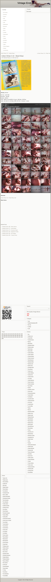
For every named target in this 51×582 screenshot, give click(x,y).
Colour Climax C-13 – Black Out (44, 53)
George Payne (6, 507)
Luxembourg (5, 50)
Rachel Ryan (30, 433)
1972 (9, 333)
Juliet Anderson (31, 380)
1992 (9, 336)
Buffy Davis (30, 348)
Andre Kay (5, 483)
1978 (22, 333)
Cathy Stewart (30, 354)
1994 (13, 336)
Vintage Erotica (25, 3)
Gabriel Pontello (6, 505)
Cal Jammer (5, 490)
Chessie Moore (31, 356)
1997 (19, 336)
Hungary (4, 42)
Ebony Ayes (30, 365)
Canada (4, 32)
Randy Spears (5, 547)
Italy (4, 18)
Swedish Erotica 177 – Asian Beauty (9, 228)
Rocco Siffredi (5, 560)
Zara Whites (30, 472)
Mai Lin (29, 409)
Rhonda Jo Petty (31, 435)
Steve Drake (5, 568)
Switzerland (5, 34)
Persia (29, 429)
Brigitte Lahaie (31, 347)
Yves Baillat (5, 575)
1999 (2, 338)
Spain (4, 28)
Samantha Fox (31, 437)
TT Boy (4, 569)
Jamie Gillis (5, 516)
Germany (5, 14)
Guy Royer (5, 509)
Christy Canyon (31, 358)
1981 (7, 335)
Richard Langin (6, 553)
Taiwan (4, 38)
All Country (5, 12)
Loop (29, 328)
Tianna (29, 461)
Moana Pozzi (30, 422)
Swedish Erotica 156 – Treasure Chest (9, 235)
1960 (2, 333)
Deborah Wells (31, 361)
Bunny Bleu (30, 350)
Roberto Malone (6, 558)
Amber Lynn (30, 336)
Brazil (4, 30)
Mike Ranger (5, 540)
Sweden (4, 20)
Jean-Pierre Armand (7, 518)
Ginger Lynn (30, 371)
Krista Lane (30, 391)
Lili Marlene (30, 396)
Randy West (5, 549)
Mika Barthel (30, 418)
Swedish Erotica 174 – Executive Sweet (10, 230)
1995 (15, 336)
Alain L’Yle (5, 478)
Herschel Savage (6, 512)
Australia (5, 40)
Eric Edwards (5, 501)
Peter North (5, 544)
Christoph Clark (6, 492)
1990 (5, 336)
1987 (19, 335)
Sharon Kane (30, 446)
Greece (4, 16)
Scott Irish (5, 564)
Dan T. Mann (5, 494)
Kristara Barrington (31, 393)
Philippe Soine (6, 546)
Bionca (29, 341)
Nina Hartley (30, 428)
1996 (17, 336)
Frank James (5, 503)
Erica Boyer (30, 369)
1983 (11, 335)
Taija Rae (30, 453)
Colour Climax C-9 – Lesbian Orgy (7, 53)
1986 (17, 335)
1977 (19, 333)
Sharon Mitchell (31, 448)
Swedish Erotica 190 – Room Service (9, 226)
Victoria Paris (30, 470)
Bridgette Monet (31, 345)
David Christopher (6, 496)
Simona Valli (30, 450)
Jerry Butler (5, 522)
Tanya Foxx (30, 455)
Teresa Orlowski (31, 459)
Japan (4, 44)
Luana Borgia (30, 404)
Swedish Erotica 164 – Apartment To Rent (10, 231)
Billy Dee (5, 485)
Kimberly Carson (31, 389)
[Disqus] (26, 253)
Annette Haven (31, 339)
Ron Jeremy (5, 562)
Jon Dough (5, 531)
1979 (2, 335)
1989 (2, 336)
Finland (4, 48)
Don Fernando (5, 500)
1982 (9, 335)
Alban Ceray (5, 479)
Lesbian (29, 326)
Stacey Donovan (31, 452)
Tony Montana (5, 573)
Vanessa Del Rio (31, 466)
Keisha (29, 387)
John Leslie (5, 529)
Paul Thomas (5, 542)
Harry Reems (5, 511)
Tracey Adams (31, 463)
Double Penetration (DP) (32, 322)
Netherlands (5, 24)
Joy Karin (30, 378)
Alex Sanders (5, 481)
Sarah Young (30, 439)
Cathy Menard (30, 352)
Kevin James (5, 535)
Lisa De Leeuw (31, 398)
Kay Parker (30, 385)
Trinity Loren (30, 464)
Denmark (5, 26)
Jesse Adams (5, 524)
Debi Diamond (30, 359)
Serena (29, 442)
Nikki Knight (30, 424)
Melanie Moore (31, 417)
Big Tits (29, 324)
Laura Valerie (30, 394)
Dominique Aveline (6, 498)
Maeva (29, 407)
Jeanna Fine (30, 374)
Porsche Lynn (30, 431)
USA (4, 22)
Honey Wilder (5, 514)
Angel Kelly (30, 337)
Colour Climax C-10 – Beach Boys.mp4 (8, 197)
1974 (13, 333)
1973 (11, 333)
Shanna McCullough (32, 444)
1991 (7, 336)
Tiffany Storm (30, 457)
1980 (5, 335)
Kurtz (17, 57)
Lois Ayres (30, 402)
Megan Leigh (30, 415)
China (4, 36)
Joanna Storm (30, 376)
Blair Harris (30, 343)
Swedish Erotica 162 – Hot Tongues (9, 233)
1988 (22, 335)
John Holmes (5, 527)
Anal (29, 321)
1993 (11, 336)
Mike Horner (5, 538)
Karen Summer (31, 382)
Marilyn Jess (30, 413)
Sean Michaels (6, 566)
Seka (29, 440)
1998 (22, 336)
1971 (7, 333)
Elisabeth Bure (31, 367)
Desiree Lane (30, 363)
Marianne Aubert (31, 411)
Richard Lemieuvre (6, 555)
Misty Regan (30, 420)
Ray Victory (5, 551)
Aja (28, 334)
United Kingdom (6, 46)
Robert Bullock (6, 557)
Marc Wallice (5, 536)
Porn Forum (29, 11)
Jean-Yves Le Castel (7, 520)
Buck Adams (5, 489)
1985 (15, 335)
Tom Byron (5, 571)
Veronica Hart (30, 468)
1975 (15, 333)
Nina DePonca (31, 426)
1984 (13, 335)
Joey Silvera (5, 525)
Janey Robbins (31, 372)
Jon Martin (5, 533)
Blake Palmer (5, 487)
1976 (17, 333)
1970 (5, 333)
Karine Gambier (31, 383)
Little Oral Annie (31, 400)
